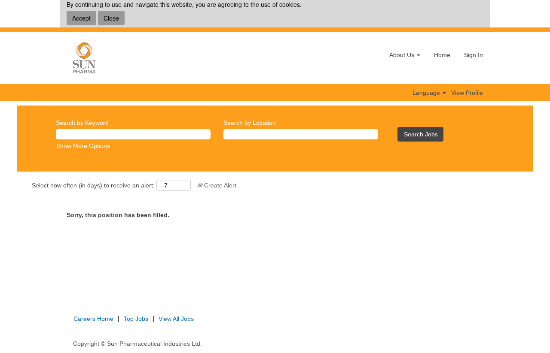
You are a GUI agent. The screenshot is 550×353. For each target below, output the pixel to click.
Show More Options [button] (83, 145)
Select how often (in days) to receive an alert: (93, 185)
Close (111, 18)
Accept (81, 18)
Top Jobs (136, 318)
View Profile (467, 92)
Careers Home (93, 318)
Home (442, 54)
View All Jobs (176, 318)
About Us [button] (402, 54)
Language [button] (427, 92)
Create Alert (219, 185)
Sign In (473, 54)
